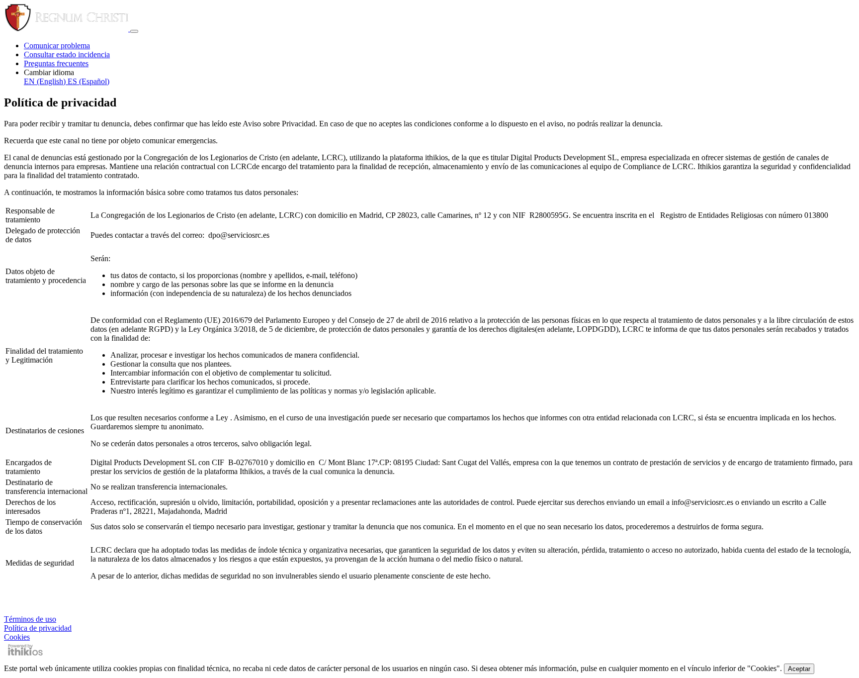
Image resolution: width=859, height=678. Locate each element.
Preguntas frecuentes (56, 63)
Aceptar (799, 669)
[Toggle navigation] (134, 31)
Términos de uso (30, 619)
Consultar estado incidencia (67, 54)
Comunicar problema (57, 45)
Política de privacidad (38, 628)
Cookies (17, 637)
